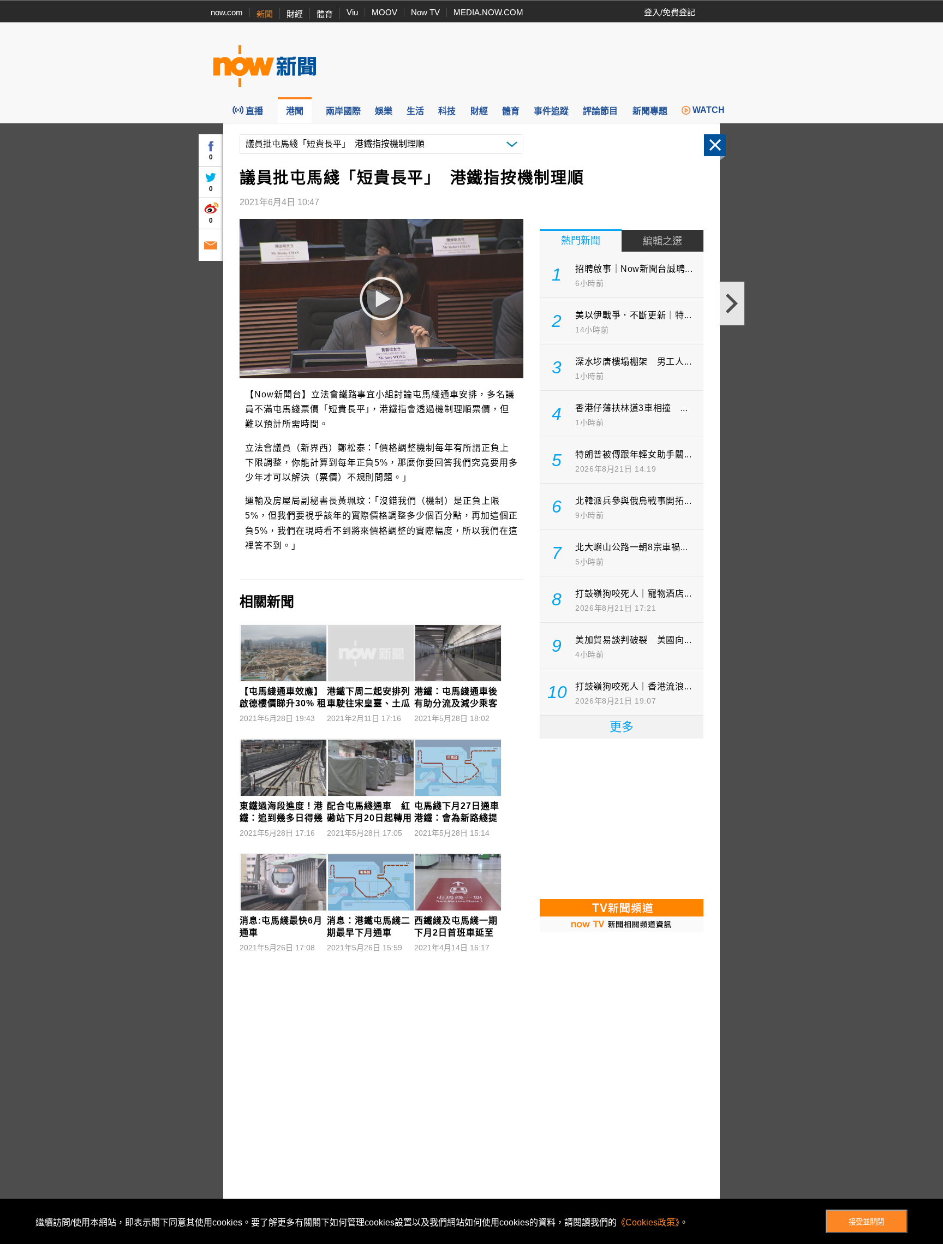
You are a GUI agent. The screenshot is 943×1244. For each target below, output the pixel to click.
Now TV (425, 12)
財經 (295, 14)
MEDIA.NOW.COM (488, 12)
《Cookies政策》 (648, 1222)
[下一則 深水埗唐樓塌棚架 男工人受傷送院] (732, 303)
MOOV (384, 12)
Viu (352, 12)
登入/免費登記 (669, 12)
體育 (325, 14)
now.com (227, 12)
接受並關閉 (866, 1222)
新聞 (264, 14)
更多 (622, 727)
